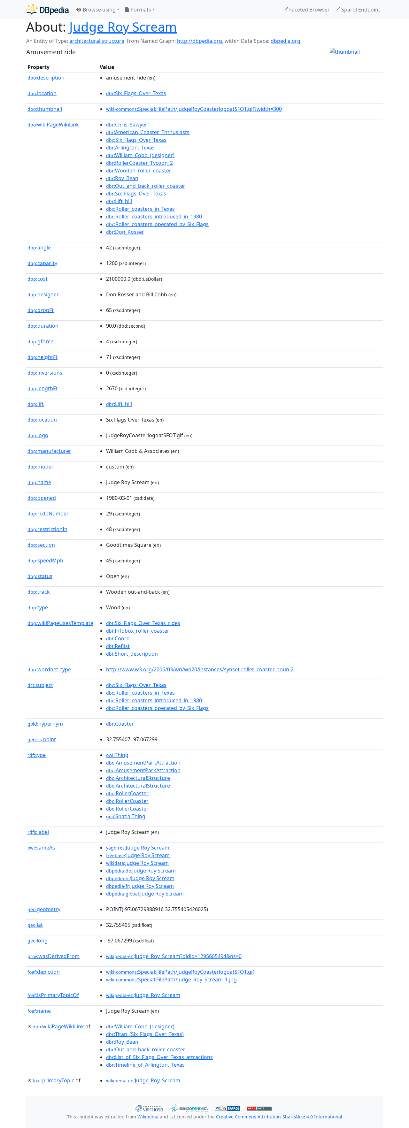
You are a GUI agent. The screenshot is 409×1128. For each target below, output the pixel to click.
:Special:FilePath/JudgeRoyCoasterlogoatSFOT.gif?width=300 (194, 108)
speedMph (45, 560)
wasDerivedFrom (53, 956)
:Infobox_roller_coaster (137, 630)
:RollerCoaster (127, 793)
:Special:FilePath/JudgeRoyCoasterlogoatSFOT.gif (180, 971)
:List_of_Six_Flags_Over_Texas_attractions (159, 1057)
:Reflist (118, 646)
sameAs (41, 847)
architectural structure (96, 40)
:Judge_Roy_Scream (143, 995)
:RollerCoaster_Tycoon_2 (139, 162)
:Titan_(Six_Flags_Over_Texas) (145, 1034)
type (37, 607)
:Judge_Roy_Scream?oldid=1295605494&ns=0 (174, 956)
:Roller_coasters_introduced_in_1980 (154, 216)
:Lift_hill (119, 201)
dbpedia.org (285, 40)
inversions (44, 372)
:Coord (118, 638)
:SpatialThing (125, 816)
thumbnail (44, 108)
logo (37, 435)
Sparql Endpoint (360, 9)
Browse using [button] (98, 9)
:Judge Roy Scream (137, 847)
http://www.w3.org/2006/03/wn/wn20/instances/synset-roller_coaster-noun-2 (200, 669)
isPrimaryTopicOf (53, 995)
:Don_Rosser (125, 231)
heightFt (42, 357)
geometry (43, 909)
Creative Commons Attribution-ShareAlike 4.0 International (279, 1117)
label (38, 831)
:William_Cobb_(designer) (140, 155)
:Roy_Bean (122, 178)
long (37, 940)
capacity (42, 263)
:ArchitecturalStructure (138, 777)
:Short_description (132, 653)
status (39, 576)
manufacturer (49, 450)
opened (41, 497)
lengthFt (42, 388)
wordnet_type (49, 669)
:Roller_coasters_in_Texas (140, 208)
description (46, 77)
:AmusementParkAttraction (143, 762)
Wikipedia (147, 1117)
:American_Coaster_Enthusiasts (147, 132)
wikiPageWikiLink (53, 124)
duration (42, 325)
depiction (43, 971)
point (41, 739)
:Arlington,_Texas (130, 147)
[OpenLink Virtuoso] (149, 1107)
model (40, 466)
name (39, 482)
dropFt (40, 310)
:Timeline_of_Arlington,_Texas (145, 1064)
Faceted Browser (309, 9)
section (41, 544)
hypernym (45, 723)
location (42, 93)
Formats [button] (140, 9)
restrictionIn (47, 529)
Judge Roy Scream (123, 26)
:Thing (117, 754)
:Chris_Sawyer (126, 124)
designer (43, 294)
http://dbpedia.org (199, 40)
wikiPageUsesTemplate (60, 623)
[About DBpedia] (47, 9)
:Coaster (120, 723)
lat (35, 924)
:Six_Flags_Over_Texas (136, 93)
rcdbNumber (48, 513)
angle (39, 247)
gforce (40, 341)
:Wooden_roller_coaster (138, 170)
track (38, 591)
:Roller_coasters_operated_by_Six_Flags (157, 224)
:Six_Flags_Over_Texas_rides (143, 623)
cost (37, 278)
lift (35, 404)
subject (40, 685)
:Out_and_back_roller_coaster (145, 185)
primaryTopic (53, 1080)
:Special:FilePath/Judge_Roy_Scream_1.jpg (171, 979)
